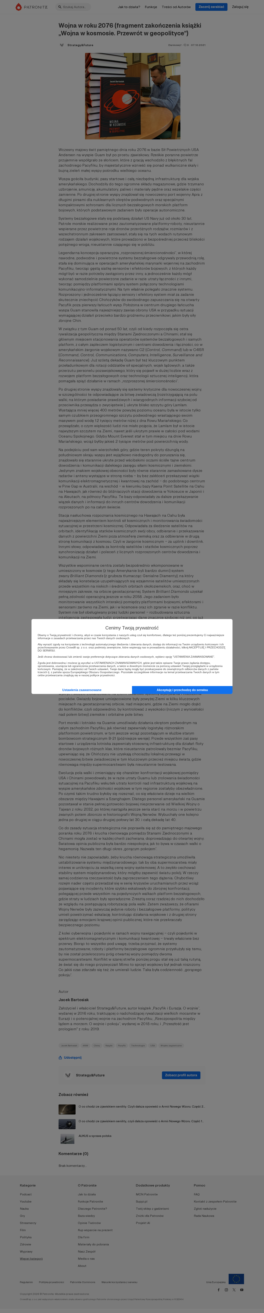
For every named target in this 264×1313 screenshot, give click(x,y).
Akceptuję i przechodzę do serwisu (182, 690)
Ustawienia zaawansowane (81, 690)
